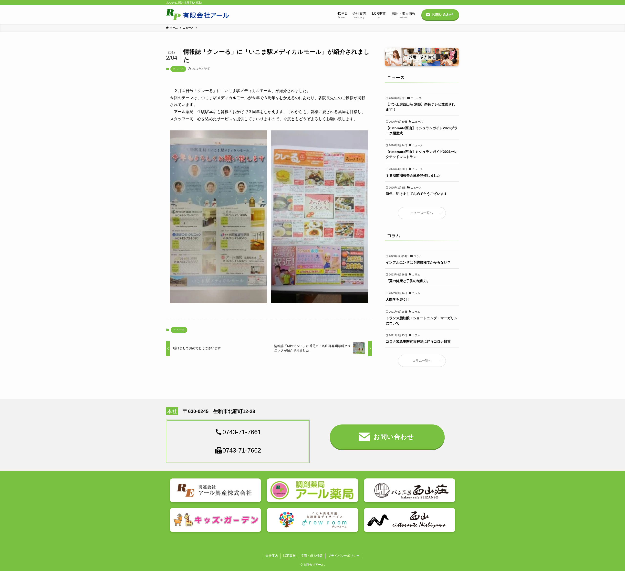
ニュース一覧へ (422, 213)
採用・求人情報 (312, 556)
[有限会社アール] (197, 14)
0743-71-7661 (241, 432)
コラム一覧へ (421, 360)
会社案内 (271, 556)
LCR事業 (289, 556)
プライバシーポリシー (344, 556)
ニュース (178, 68)
